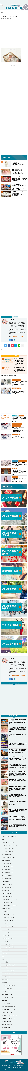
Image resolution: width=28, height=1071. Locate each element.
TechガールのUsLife (14, 7)
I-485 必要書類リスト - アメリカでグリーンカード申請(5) (19, 436)
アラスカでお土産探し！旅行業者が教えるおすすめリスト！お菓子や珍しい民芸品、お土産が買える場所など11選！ (17, 721)
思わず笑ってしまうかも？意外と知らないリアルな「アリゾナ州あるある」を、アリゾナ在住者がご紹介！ (17, 751)
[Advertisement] (14, 33)
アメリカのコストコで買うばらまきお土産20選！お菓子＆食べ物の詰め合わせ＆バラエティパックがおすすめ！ (18, 743)
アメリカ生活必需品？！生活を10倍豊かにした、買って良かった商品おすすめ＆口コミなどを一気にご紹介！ (19, 361)
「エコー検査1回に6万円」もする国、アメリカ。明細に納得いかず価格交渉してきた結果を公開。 (19, 383)
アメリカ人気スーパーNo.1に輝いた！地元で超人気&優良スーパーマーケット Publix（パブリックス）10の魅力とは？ (18, 759)
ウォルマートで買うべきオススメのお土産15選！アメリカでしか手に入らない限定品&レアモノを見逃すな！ (19, 179)
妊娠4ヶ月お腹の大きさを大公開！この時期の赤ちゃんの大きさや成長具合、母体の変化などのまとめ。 (18, 810)
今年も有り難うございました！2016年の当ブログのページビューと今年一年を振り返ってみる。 (19, 472)
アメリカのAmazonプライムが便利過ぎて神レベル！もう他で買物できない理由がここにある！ (19, 370)
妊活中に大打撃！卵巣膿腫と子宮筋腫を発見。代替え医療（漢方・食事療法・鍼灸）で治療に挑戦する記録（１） (17, 789)
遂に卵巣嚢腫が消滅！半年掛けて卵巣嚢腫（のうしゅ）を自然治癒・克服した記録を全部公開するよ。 (19, 164)
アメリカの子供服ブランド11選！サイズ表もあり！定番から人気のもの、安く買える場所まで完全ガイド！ (18, 796)
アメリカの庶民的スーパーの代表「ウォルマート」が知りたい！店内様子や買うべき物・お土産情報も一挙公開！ (17, 818)
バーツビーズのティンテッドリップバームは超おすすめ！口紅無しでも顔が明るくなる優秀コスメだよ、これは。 (17, 766)
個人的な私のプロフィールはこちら (18, 336)
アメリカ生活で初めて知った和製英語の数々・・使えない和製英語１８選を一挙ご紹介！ (19, 480)
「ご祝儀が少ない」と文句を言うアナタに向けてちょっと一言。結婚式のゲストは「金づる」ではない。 (19, 194)
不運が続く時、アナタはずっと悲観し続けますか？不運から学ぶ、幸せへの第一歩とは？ (17, 803)
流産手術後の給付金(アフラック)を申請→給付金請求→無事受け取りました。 (19, 464)
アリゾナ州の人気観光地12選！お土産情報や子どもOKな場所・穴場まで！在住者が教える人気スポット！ (19, 419)
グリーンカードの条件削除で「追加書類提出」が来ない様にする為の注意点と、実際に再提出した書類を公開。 (19, 429)
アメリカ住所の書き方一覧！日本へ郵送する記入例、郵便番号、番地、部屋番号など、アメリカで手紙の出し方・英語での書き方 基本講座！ (19, 187)
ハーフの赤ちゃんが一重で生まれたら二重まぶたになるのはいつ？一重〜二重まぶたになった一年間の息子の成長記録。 (19, 171)
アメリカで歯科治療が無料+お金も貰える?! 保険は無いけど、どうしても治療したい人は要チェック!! (19, 392)
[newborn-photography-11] (15, 345)
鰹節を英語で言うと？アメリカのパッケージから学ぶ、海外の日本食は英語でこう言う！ (17, 781)
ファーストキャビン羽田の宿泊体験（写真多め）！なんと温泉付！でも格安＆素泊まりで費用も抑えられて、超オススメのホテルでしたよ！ (17, 774)
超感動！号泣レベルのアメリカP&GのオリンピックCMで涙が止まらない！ (17, 735)
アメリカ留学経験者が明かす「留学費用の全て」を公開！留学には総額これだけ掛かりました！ (17, 825)
